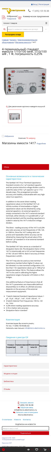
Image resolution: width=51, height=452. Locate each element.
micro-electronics (25, 415)
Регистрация (44, 4)
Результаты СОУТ (7, 443)
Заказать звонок (27, 402)
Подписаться (25, 433)
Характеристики (10, 366)
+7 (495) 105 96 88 (40, 10)
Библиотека (8, 381)
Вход (35, 4)
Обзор (6, 167)
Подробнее (41, 143)
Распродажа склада (13, 34)
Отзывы (7, 389)
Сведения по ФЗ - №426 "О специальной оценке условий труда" (13, 438)
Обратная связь (26, 407)
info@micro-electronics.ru (35, 328)
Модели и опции (10, 373)
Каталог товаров (10, 23)
